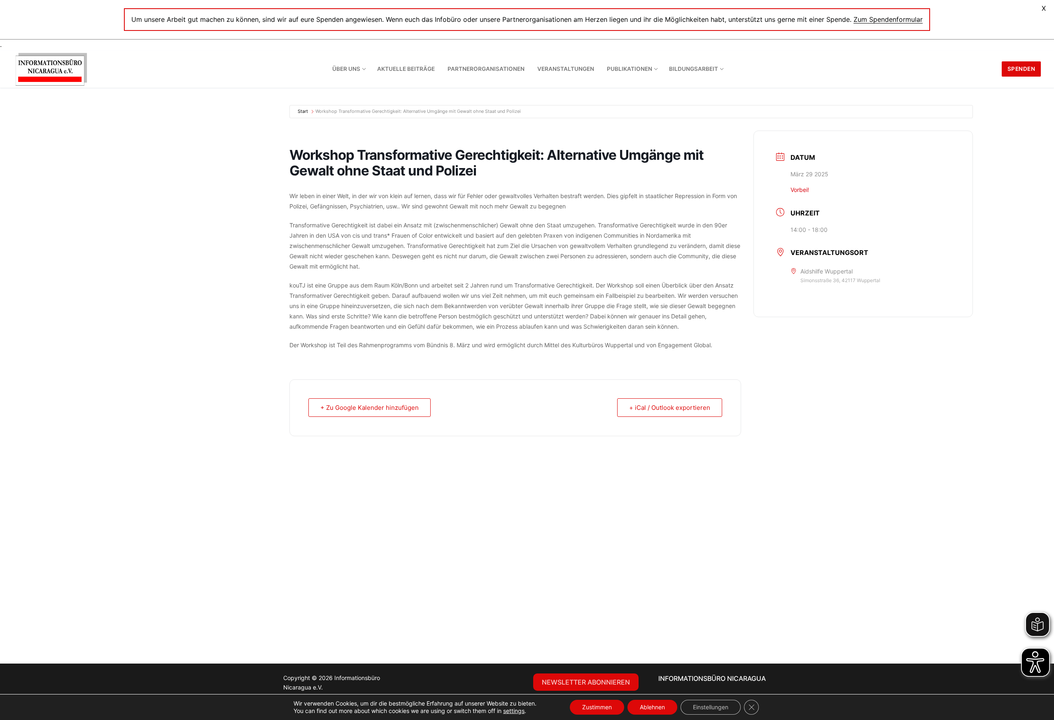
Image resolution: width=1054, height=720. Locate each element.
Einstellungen (710, 707)
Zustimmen (597, 707)
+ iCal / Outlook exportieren (669, 407)
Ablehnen (652, 707)
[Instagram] (433, 680)
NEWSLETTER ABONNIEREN (586, 682)
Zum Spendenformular (888, 19)
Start (303, 111)
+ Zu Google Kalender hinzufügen (369, 407)
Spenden (1021, 68)
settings (514, 710)
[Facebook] (416, 680)
